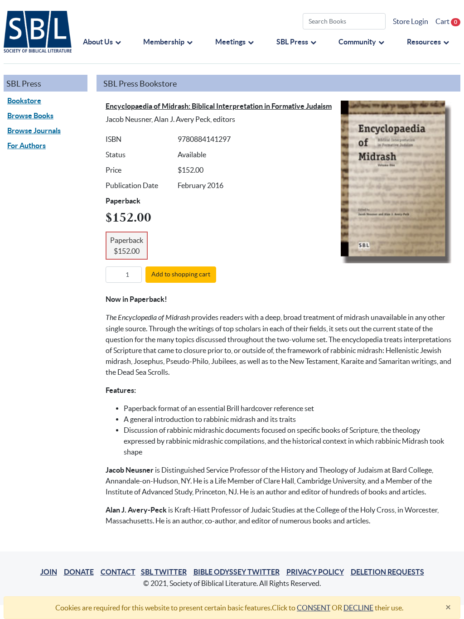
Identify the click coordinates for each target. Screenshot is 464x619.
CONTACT (118, 572)
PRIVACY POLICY (315, 572)
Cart (446, 21)
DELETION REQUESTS (387, 572)
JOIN (48, 572)
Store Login (410, 21)
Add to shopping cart (180, 274)
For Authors (26, 145)
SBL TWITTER (164, 572)
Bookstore (24, 101)
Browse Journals (34, 130)
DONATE (79, 572)
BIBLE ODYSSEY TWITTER (236, 572)
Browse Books (30, 115)
